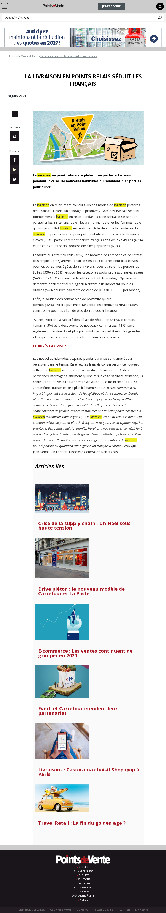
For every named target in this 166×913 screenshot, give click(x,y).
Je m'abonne (111, 6)
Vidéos (84, 899)
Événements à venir (83, 895)
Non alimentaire (84, 887)
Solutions (83, 879)
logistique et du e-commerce (106, 393)
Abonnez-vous (61, 909)
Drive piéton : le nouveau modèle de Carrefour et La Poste (81, 591)
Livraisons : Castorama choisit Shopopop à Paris (88, 771)
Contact (83, 909)
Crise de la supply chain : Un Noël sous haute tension (84, 525)
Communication (84, 871)
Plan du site (104, 909)
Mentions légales (31, 909)
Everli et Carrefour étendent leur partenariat (77, 710)
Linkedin (141, 909)
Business (83, 867)
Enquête (83, 875)
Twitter (124, 909)
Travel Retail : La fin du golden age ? (82, 823)
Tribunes (83, 891)
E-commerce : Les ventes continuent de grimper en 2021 (85, 653)
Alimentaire (84, 883)
